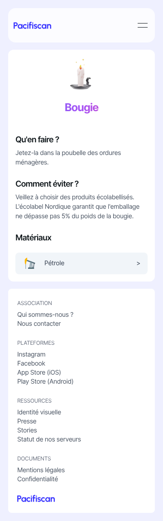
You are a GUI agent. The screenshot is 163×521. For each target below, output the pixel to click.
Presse (26, 421)
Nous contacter (39, 324)
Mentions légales (41, 470)
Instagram (31, 354)
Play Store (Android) (45, 381)
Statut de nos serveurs (49, 439)
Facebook (31, 363)
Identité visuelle (39, 412)
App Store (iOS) (39, 372)
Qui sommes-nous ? (45, 315)
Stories (27, 430)
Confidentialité (37, 479)
